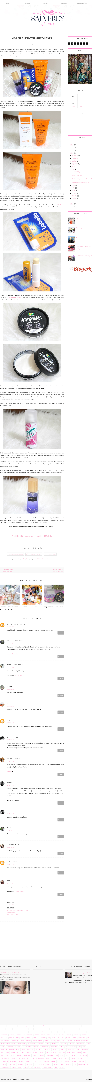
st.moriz (67, 1061)
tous (62, 1064)
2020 (71, 145)
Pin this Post (51, 554)
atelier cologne (23, 1028)
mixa (2, 1052)
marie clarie (47, 1049)
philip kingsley (49, 1055)
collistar (23, 559)
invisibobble (55, 1043)
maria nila (38, 1049)
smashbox (46, 1061)
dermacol (84, 1034)
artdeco (9, 1028)
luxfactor (73, 1046)
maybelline (71, 1049)
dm (6, 1037)
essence (68, 1037)
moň (18, 1052)
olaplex (12, 1055)
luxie (79, 1046)
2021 (71, 142)
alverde (66, 1025)
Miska (9, 686)
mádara (29, 1052)
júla (73, 169)
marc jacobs (30, 1049)
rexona (54, 1058)
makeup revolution (14, 1049)
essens (74, 1037)
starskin (73, 1061)
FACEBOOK (17, 536)
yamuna (25, 1067)
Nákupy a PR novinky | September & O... (9, 608)
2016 (71, 201)
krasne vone (10, 1046)
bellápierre (9, 1031)
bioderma (48, 1031)
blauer (55, 1031)
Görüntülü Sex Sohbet (13, 915)
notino (79, 1052)
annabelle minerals (75, 1025)
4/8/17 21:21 (10, 785)
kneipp (2, 1046)
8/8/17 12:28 (10, 864)
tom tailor (41, 1064)
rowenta (73, 1058)
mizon (7, 1052)
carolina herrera (28, 1034)
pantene (42, 1055)
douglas (11, 1037)
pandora (35, 1055)
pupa (80, 1055)
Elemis (20, 1025)
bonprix (67, 1031)
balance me (53, 1028)
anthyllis (85, 1025)
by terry (19, 1034)
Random (64, 3)
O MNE (78, 218)
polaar (62, 1055)
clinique (49, 1034)
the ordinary (21, 1064)
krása (27, 559)
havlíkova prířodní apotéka (8, 1043)
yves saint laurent (47, 1067)
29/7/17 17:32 (10, 643)
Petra (9, 782)
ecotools (36, 1037)
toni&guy (48, 1064)
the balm (3, 1064)
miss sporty (85, 1049)
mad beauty (4, 1049)
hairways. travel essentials (81, 1040)
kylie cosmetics (27, 1046)
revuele (48, 1058)
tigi (35, 1064)
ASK (39, 536)
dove (17, 1037)
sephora (21, 1061)
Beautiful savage (19, 891)
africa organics (51, 1025)
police (67, 1055)
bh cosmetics (33, 1031)
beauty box (83, 1028)
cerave (43, 1034)
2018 (71, 150)
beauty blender (74, 1028)
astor (14, 1028)
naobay (42, 1052)
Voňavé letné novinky (78, 175)
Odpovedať (60, 632)
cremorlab (77, 1034)
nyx (7, 1055)
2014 (71, 206)
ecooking (29, 1037)
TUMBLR (48, 536)
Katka (9, 720)
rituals (67, 1058)
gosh (63, 1040)
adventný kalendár (39, 1025)
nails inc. (35, 1052)
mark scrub (55, 1049)
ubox (74, 1064)
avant (36, 1028)
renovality (22, 1058)
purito (85, 1055)
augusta (74, 166)
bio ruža (41, 1031)
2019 (71, 147)
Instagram (72, 99)
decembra (75, 155)
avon (47, 1028)
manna (23, 1049)
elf (49, 1037)
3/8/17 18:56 (10, 740)
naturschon (62, 1052)
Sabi (9, 881)
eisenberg (43, 1037)
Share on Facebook (16, 554)
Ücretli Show (11, 912)
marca (74, 193)
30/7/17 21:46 (10, 706)
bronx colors (82, 1031)
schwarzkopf (13, 1061)
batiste (18, 559)
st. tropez (59, 1061)
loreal (61, 1046)
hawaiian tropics (21, 1043)
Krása (45, 3)
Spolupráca (82, 3)
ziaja (56, 1067)
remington (14, 1058)
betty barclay (24, 1031)
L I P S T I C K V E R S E (16, 624)
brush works (4, 1034)
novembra (75, 158)
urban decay (81, 1064)
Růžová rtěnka (19, 675)
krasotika (17, 1046)
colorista (69, 1034)
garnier (46, 1040)
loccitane (35, 1046)
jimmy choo (71, 1043)
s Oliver (80, 1058)
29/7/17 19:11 (10, 667)
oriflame (19, 1055)
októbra (74, 161)
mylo (23, 1052)
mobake (13, 1052)
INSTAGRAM (30, 536)
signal (27, 1061)
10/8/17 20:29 (10, 883)
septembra (75, 164)
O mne (27, 3)
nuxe (2, 1055)
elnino (53, 1037)
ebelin (22, 1037)
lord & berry (53, 1046)
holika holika (31, 1043)
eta (88, 1037)
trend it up (68, 1064)
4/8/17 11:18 (10, 761)
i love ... (48, 1043)
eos (58, 1037)
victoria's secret (47, 559)
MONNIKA (11, 811)
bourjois (74, 1031)
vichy (88, 1064)
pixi (57, 1055)
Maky (9, 828)
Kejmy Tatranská (14, 758)
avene (41, 1028)
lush (31, 559)
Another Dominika (15, 641)
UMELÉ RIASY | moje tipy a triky (10, 972)
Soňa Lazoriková (14, 862)
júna (73, 185)
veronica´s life (13, 845)
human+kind (40, 1043)
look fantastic (44, 1046)
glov (58, 1040)
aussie (31, 1028)
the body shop (11, 1064)
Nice (77, 237)
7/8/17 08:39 (10, 830)
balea (60, 1028)
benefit (16, 1031)
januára (74, 198)
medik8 (77, 1049)
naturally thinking (51, 1052)
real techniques (5, 1058)
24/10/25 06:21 (11, 904)
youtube (73, 106)
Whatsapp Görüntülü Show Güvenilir (17, 910)
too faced (55, 1064)
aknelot (59, 1025)
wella (19, 1067)
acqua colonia (28, 1025)
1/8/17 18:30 (10, 723)
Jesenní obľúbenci (29, 607)
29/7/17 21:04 (10, 689)
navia (68, 1052)
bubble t (12, 1034)
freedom (28, 1040)
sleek (40, 1061)
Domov (9, 3)
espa (63, 1037)
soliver (53, 1061)
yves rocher (37, 1067)
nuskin (84, 1052)
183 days (3, 1025)
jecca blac (63, 1043)
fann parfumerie (5, 1040)
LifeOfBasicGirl (13, 737)
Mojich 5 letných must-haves (80, 172)
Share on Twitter (35, 554)
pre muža (74, 1055)
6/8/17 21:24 (10, 813)
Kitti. (9, 703)
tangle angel (81, 1061)
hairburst (69, 1040)
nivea (34, 559)
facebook (82, 99)
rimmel (60, 1058)
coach (55, 1034)
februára (74, 196)
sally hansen (4, 1061)
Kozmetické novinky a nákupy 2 (81, 182)
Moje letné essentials (53, 607)
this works (29, 1064)
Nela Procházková (15, 665)
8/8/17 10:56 (10, 847)
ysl (31, 1067)
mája (73, 188)
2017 (71, 153)
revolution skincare (38, 1058)
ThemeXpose (15, 1079)
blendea (61, 1031)
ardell (2, 1028)
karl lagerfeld (80, 1043)
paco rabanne (27, 1055)
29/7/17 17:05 (10, 627)
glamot (53, 1040)
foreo (22, 1040)
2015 (71, 204)
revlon (29, 1058)
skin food (33, 1061)
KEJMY (9, 771)
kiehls (88, 1043)
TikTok (81, 106)
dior (2, 1037)
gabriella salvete (37, 1040)
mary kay (63, 1049)
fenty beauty (15, 1040)
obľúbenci (40, 559)
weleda (14, 1067)
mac (84, 1046)
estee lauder (82, 1037)
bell (2, 1031)
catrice (37, 1034)
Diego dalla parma (12, 1025)
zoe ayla (62, 1067)
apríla (73, 190)
